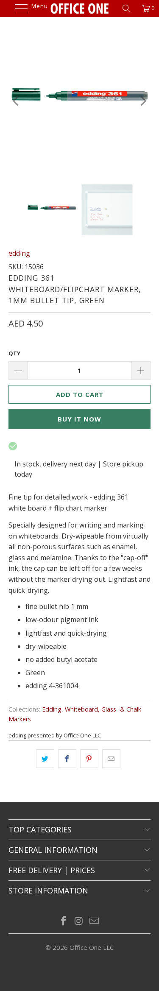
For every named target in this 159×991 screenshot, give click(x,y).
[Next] (142, 101)
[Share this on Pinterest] (89, 758)
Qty (14, 353)
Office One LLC (92, 947)
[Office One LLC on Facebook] (64, 921)
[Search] (129, 8)
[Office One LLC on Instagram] (79, 921)
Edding (51, 709)
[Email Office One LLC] (94, 921)
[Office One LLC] (80, 8)
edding (19, 253)
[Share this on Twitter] (45, 758)
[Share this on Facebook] (67, 758)
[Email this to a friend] (111, 758)
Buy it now (79, 419)
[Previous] (16, 101)
